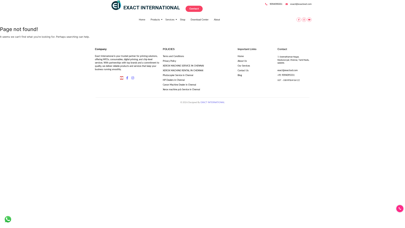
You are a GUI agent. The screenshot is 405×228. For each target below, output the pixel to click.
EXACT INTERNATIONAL (213, 102)
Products (155, 19)
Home (142, 19)
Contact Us (243, 71)
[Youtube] (309, 19)
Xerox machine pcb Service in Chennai (181, 90)
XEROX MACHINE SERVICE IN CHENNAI (183, 66)
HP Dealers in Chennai (174, 80)
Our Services (244, 66)
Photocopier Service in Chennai (178, 75)
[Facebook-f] (299, 19)
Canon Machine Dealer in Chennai (179, 85)
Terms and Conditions (173, 56)
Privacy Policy (169, 61)
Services (169, 19)
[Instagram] (304, 19)
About (217, 19)
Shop (182, 19)
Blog (240, 75)
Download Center (200, 19)
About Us (242, 61)
